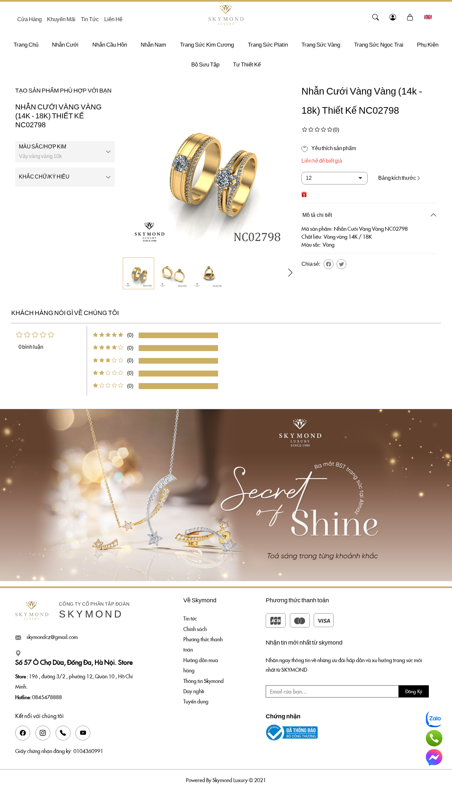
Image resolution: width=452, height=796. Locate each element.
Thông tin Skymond (203, 680)
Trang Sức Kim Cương (207, 45)
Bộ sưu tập (205, 64)
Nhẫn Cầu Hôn (109, 45)
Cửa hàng (29, 19)
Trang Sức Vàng (320, 45)
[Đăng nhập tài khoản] (392, 17)
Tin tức (90, 19)
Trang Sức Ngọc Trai (378, 45)
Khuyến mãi (61, 19)
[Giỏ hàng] (410, 17)
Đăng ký (413, 691)
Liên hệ (113, 19)
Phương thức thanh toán (203, 644)
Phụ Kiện (427, 45)
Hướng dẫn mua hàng (200, 665)
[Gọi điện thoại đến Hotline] (434, 738)
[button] (329, 264)
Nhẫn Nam (153, 45)
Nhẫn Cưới (65, 45)
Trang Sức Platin (268, 45)
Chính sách (195, 628)
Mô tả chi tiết (317, 215)
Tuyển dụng (195, 701)
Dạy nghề (193, 691)
